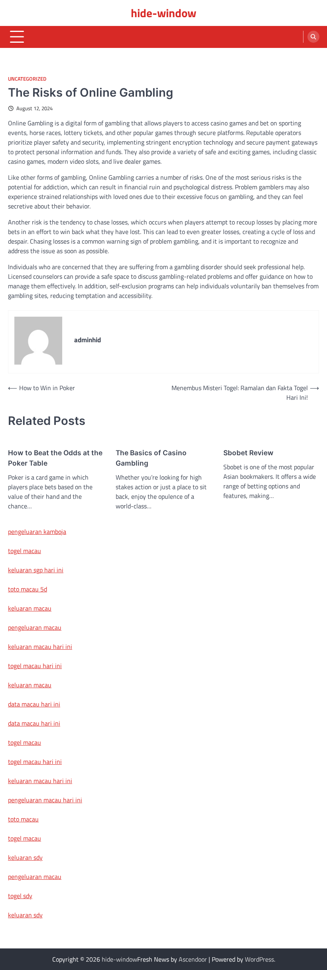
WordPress (259, 959)
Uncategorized (27, 79)
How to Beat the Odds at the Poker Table (55, 457)
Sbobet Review (248, 452)
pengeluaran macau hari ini (45, 800)
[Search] (313, 37)
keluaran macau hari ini (40, 646)
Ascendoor (193, 959)
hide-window (163, 13)
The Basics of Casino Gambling (151, 457)
